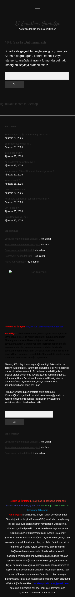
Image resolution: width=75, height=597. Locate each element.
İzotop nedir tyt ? (13, 153)
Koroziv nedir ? (12, 180)
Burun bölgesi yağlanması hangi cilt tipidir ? (27, 134)
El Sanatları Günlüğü (38, 23)
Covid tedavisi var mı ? (16, 217)
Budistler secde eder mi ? (18, 143)
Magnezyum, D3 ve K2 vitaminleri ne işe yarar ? (29, 171)
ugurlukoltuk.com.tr (13, 104)
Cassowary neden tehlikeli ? (19, 250)
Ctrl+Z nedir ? (12, 208)
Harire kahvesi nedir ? (16, 261)
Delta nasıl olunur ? (15, 189)
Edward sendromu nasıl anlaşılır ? (22, 239)
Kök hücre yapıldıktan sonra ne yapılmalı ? (27, 198)
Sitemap (32, 104)
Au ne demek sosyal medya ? (20, 162)
